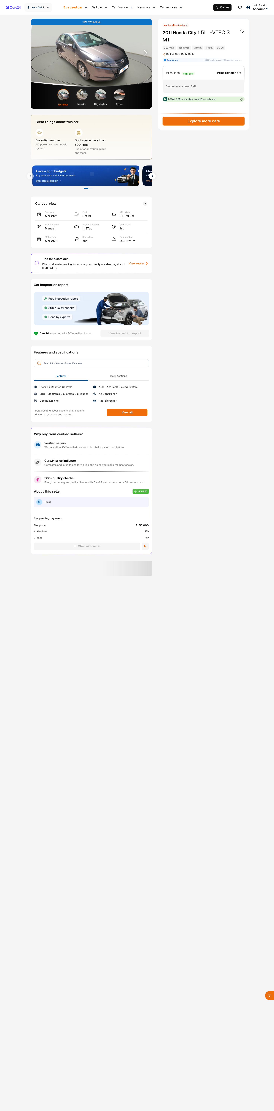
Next (144, 53)
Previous (38, 53)
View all (127, 412)
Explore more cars (203, 121)
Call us (224, 7)
